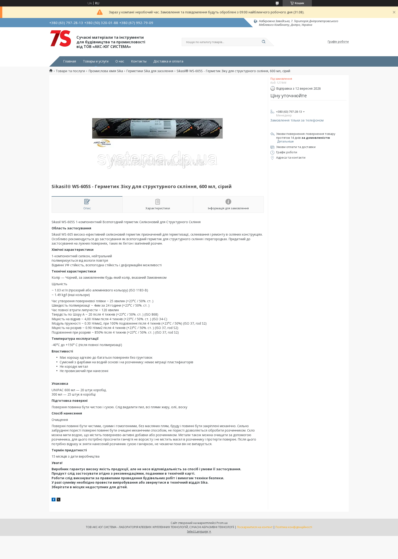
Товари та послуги (70, 71)
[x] (58, 500)
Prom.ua (222, 523)
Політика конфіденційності (293, 527)
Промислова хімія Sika (105, 71)
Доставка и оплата (168, 61)
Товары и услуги (95, 61)
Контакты (138, 61)
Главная (69, 61)
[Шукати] (263, 42)
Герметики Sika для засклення (149, 71)
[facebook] (54, 500)
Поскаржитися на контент (254, 527)
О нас (119, 61)
